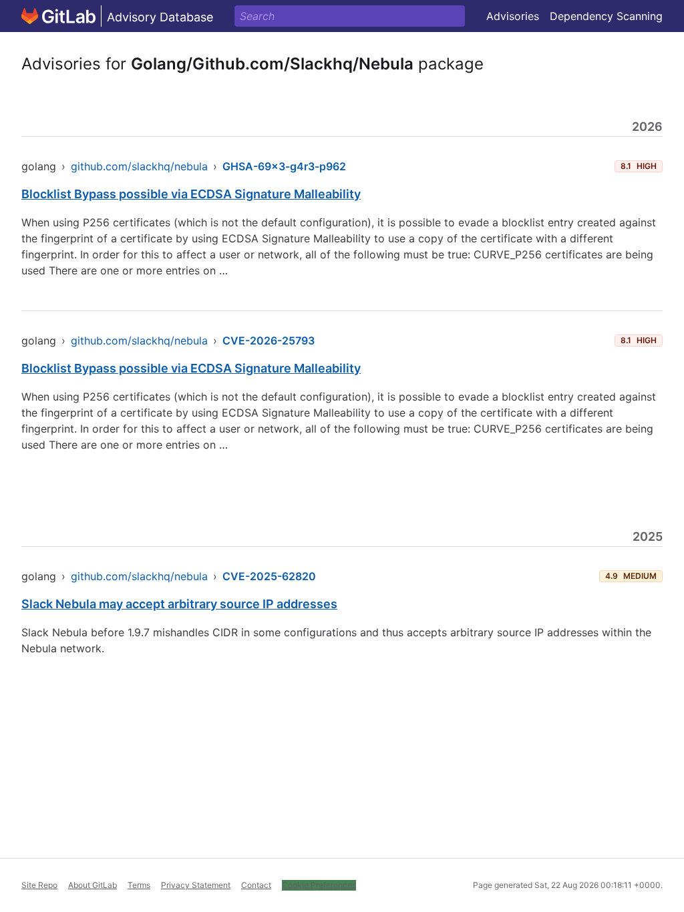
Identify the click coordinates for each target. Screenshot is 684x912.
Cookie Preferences (319, 885)
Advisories (512, 16)
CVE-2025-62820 (269, 576)
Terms (139, 885)
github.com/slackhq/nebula (139, 166)
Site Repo (39, 885)
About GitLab (92, 885)
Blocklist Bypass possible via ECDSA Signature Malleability (191, 194)
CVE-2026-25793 (268, 340)
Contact (256, 885)
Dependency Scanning (606, 16)
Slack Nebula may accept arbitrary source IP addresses (179, 604)
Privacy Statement (195, 885)
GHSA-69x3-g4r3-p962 (284, 166)
